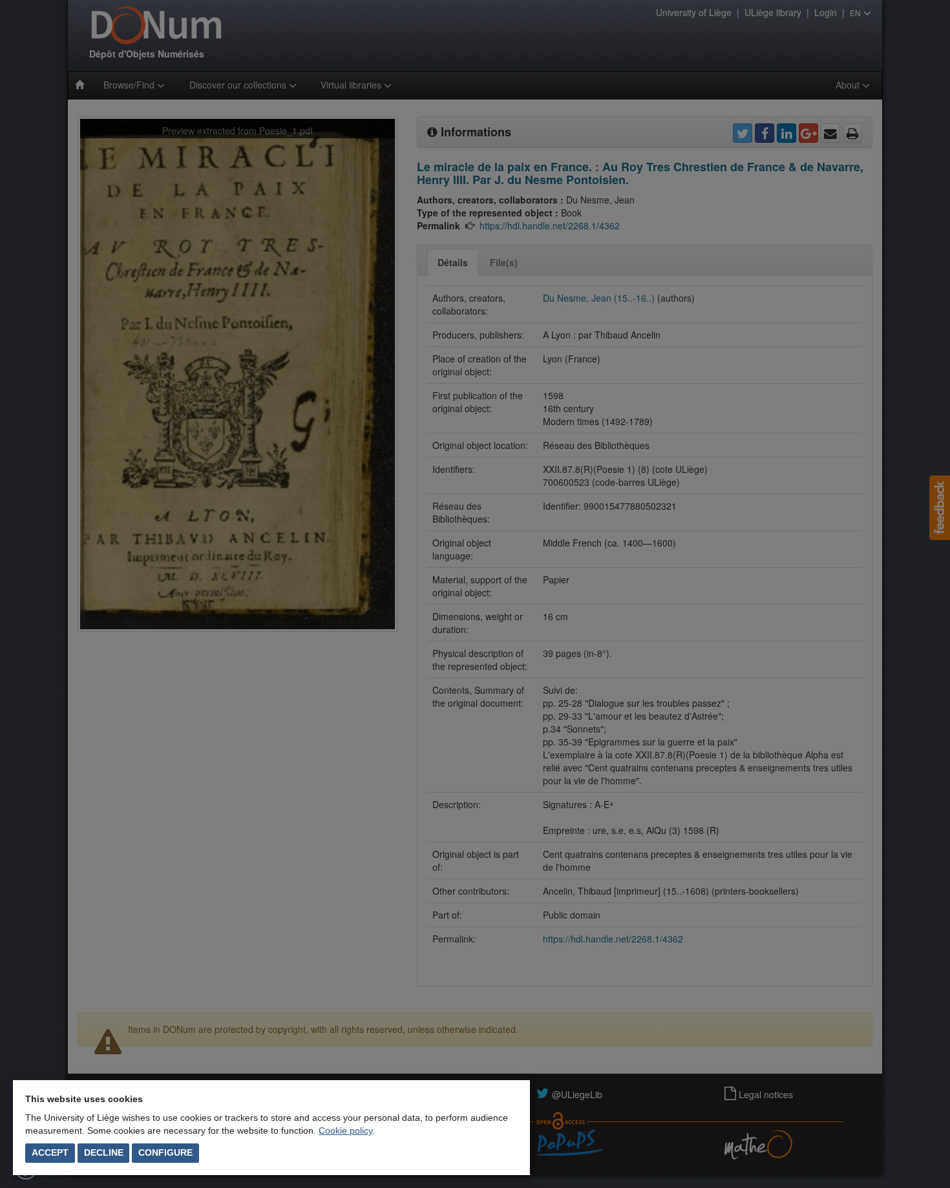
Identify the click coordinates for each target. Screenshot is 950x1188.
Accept (50, 1152)
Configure (165, 1152)
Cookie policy (345, 1130)
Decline (103, 1152)
